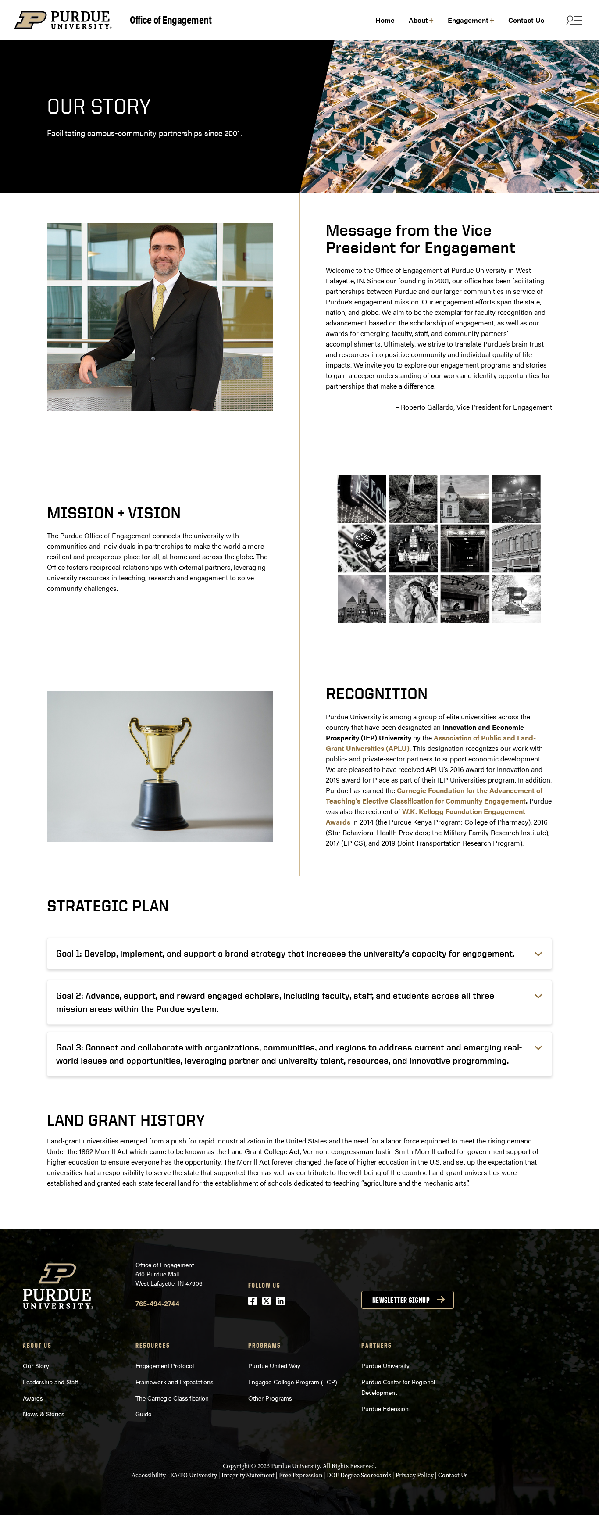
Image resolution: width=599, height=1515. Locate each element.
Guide (143, 1413)
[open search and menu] (573, 20)
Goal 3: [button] (289, 1053)
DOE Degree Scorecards (359, 1475)
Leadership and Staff (50, 1381)
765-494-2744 (157, 1303)
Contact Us (452, 1475)
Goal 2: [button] (275, 1002)
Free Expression (300, 1475)
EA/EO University (193, 1475)
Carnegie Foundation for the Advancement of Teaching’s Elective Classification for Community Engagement (434, 795)
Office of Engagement (170, 20)
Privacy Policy (415, 1475)
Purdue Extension (385, 1408)
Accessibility (149, 1475)
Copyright (236, 1466)
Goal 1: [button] (285, 953)
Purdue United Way (274, 1365)
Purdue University (385, 1365)
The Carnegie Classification (172, 1398)
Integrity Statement (248, 1475)
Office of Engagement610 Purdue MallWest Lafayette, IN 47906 (169, 1273)
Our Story (36, 1365)
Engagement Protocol (164, 1365)
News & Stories (43, 1413)
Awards (33, 1398)
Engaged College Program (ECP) (292, 1381)
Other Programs (270, 1398)
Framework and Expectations (174, 1381)
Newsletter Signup (401, 1300)
